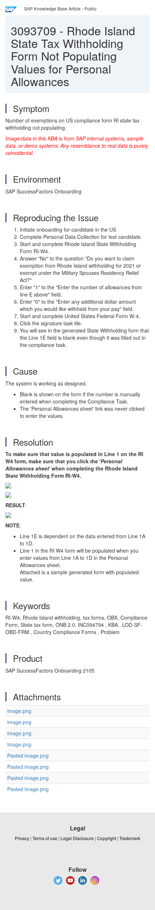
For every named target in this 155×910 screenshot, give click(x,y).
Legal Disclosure (77, 838)
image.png (19, 710)
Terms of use (44, 838)
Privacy (22, 838)
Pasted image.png (28, 755)
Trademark (129, 838)
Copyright (106, 838)
